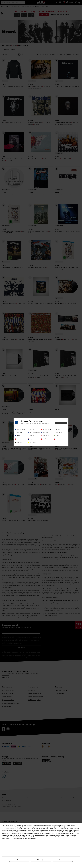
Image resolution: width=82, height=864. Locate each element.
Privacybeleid (32, 838)
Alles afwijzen (41, 860)
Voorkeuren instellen (62, 860)
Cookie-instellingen (62, 836)
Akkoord (19, 860)
